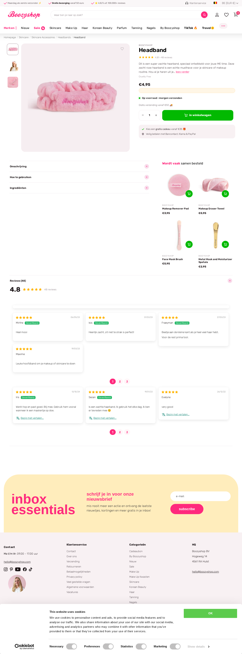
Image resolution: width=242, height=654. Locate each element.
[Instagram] (6, 569)
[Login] (217, 15)
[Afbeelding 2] (13, 66)
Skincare (55, 28)
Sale (131, 566)
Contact (71, 551)
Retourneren (74, 566)
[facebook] (25, 569)
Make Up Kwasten (139, 576)
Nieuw (25, 28)
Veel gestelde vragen (78, 581)
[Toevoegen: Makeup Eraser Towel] (225, 193)
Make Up (71, 28)
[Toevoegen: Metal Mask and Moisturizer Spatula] (225, 244)
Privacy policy (74, 576)
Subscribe (187, 509)
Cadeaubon (136, 551)
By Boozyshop (170, 28)
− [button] (143, 115)
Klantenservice (77, 544)
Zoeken (204, 15)
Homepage (10, 37)
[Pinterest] (11, 569)
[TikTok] (30, 569)
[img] (24, 317)
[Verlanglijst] (122, 49)
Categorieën (137, 544)
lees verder (182, 72)
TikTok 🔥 (190, 28)
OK (210, 613)
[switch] (108, 646)
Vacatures (72, 592)
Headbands (64, 37)
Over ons (72, 556)
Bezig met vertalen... (32, 417)
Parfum (122, 28)
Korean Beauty (102, 28)
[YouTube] (18, 569)
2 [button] (120, 381)
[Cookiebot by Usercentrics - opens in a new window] (24, 646)
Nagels (151, 28)
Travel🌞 (208, 28)
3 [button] (127, 381)
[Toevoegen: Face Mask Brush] (189, 244)
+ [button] (156, 115)
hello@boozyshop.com (17, 561)
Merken (10, 28)
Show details (196, 646)
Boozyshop (146, 45)
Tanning (136, 28)
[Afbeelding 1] (13, 49)
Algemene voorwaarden (80, 586)
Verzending (73, 561)
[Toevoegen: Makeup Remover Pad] (189, 193)
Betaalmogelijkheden (79, 571)
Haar (85, 28)
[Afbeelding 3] (13, 82)
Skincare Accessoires (43, 37)
